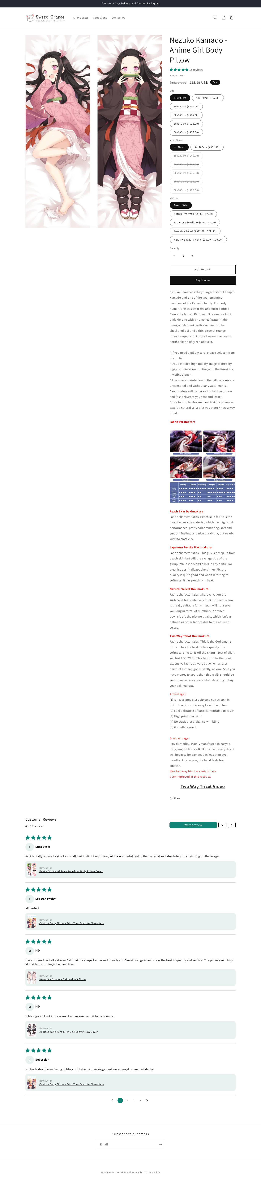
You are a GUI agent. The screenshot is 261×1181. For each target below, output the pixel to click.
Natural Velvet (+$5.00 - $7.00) (193, 214)
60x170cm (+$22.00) (186, 123)
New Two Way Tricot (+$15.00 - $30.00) (198, 239)
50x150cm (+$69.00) (188, 165)
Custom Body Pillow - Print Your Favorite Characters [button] (71, 923)
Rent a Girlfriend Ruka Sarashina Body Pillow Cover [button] (71, 871)
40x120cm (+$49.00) (188, 156)
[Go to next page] (148, 1100)
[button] (215, 17)
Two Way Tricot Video (203, 786)
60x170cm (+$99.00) (188, 182)
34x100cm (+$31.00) (207, 147)
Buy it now (202, 280)
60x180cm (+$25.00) (186, 132)
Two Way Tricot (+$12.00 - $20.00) (195, 231)
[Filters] (222, 825)
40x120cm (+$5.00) (208, 98)
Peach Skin (181, 205)
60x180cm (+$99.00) (188, 191)
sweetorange (115, 1172)
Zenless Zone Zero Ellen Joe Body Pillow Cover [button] (68, 1031)
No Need (179, 147)
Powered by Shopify (132, 1172)
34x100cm (180, 98)
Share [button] (177, 798)
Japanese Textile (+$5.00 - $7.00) (195, 222)
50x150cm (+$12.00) (186, 106)
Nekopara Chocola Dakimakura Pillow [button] (62, 979)
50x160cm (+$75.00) (188, 173)
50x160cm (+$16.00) (186, 115)
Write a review (193, 825)
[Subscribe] (160, 1144)
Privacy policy (153, 1172)
